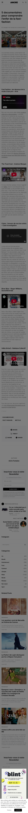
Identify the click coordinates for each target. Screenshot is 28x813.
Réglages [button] (9, 810)
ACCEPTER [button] (18, 810)
